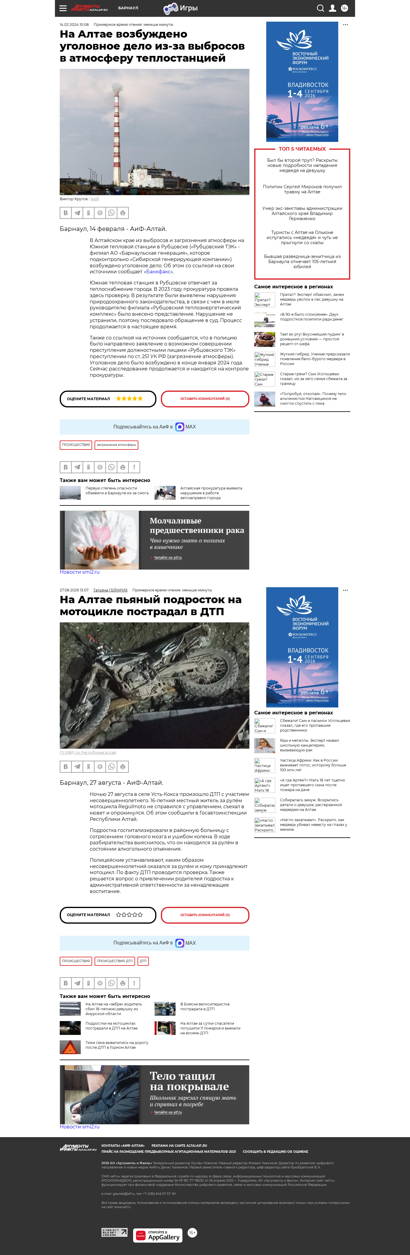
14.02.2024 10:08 (74, 24)
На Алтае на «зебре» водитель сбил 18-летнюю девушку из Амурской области (114, 1009)
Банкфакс (158, 272)
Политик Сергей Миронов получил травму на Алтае (302, 189)
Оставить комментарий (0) (205, 399)
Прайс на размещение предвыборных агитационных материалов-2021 (168, 1152)
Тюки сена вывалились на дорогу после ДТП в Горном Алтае (117, 1045)
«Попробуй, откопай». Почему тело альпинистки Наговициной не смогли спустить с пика (313, 398)
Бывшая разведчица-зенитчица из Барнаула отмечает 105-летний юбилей (302, 261)
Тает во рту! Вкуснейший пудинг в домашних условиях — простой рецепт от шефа (312, 339)
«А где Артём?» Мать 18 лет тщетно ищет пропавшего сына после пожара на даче (312, 785)
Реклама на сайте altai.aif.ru (179, 1146)
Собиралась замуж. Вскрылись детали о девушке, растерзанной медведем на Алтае (311, 805)
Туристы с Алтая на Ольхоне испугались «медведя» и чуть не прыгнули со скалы (302, 237)
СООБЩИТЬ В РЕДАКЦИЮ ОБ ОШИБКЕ (275, 1152)
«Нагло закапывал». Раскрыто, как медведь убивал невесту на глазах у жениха (313, 825)
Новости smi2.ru (80, 572)
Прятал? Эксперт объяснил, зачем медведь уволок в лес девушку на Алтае (312, 299)
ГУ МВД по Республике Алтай (88, 752)
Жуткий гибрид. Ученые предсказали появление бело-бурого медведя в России (315, 359)
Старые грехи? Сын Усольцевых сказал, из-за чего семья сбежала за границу (313, 379)
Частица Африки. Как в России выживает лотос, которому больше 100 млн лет (313, 765)
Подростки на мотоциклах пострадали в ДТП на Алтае (111, 1025)
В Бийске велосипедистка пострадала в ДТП (205, 1006)
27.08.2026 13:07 (74, 590)
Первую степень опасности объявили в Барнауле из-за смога (117, 490)
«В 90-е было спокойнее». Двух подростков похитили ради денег (311, 316)
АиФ (95, 199)
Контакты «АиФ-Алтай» (123, 1146)
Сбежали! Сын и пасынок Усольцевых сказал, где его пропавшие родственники (315, 725)
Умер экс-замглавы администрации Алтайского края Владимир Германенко (302, 213)
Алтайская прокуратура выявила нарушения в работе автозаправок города (211, 493)
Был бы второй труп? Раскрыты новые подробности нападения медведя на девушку (302, 165)
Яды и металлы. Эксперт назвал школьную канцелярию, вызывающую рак (309, 745)
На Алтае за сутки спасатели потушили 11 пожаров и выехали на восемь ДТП (210, 1028)
